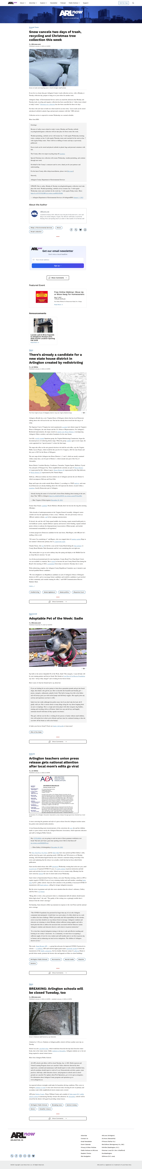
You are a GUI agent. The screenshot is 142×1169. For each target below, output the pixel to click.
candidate (44, 506)
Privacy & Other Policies (88, 1147)
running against (76, 539)
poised (54, 561)
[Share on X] (75, 229)
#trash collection (36, 231)
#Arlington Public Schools (39, 959)
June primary (78, 546)
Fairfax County (40, 1094)
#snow (59, 227)
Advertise (32, 3)
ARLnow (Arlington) (108, 1135)
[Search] (133, 3)
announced (55, 866)
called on (76, 951)
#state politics (64, 592)
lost (43, 546)
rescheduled (50, 564)
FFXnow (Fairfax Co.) (108, 1141)
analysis (76, 483)
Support (85, 3)
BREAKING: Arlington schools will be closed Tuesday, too (56, 991)
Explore (42, 3)
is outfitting (39, 948)
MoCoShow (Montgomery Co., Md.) (113, 1144)
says (71, 828)
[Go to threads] (29, 1155)
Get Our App (124, 3)
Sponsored (33, 614)
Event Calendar (86, 1144)
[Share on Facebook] (71, 229)
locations (62, 154)
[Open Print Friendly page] (85, 229)
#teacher (81, 959)
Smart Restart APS (41, 946)
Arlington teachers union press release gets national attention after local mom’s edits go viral (54, 762)
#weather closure (45, 1109)
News (31, 350)
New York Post (36, 853)
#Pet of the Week (36, 732)
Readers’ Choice (86, 1153)
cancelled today (43, 1048)
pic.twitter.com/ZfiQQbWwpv (40, 843)
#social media (69, 959)
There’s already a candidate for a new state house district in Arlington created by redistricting (56, 358)
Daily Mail (56, 853)
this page (70, 171)
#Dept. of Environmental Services (41, 227)
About (22, 3)
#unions (33, 963)
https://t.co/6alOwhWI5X (56, 496)
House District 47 (36, 472)
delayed (41, 874)
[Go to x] (12, 1155)
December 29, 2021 (57, 500)
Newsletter (53, 3)
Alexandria (71, 1096)
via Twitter (41, 892)
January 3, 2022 (78, 197)
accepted (64, 427)
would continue (60, 869)
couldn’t (68, 441)
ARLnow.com (36, 44)
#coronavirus (56, 959)
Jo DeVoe (34, 367)
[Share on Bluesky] (80, 229)
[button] (81, 413)
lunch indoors (44, 885)
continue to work (40, 1087)
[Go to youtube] (24, 1155)
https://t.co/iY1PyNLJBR (38, 193)
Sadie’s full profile (58, 726)
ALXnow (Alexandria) (108, 1138)
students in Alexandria (59, 1051)
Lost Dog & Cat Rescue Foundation (74, 676)
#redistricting (35, 592)
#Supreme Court (78, 592)
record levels (33, 869)
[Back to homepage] (12, 3)
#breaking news (57, 1105)
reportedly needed (71, 948)
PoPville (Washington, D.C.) (110, 1147)
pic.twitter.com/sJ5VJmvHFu (73, 496)
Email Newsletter (86, 1141)
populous (32, 488)
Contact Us (84, 1138)
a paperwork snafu (59, 541)
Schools (32, 754)
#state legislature (49, 592)
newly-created (40, 438)
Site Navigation (86, 1156)
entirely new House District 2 (66, 432)
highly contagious (46, 951)
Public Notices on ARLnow (89, 1150)
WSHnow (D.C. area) (108, 1156)
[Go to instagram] (20, 1155)
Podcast (63, 3)
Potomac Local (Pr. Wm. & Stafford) (113, 1150)
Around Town (34, 27)
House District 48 (59, 470)
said (46, 517)
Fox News (44, 853)
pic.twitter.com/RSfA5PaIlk (54, 193)
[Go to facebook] (16, 1155)
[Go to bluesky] (33, 1155)
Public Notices (73, 3)
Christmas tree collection (47, 104)
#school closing (72, 1105)
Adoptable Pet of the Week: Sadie (56, 618)
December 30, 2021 (57, 847)
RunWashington (107, 1153)
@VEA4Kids (37, 838)
